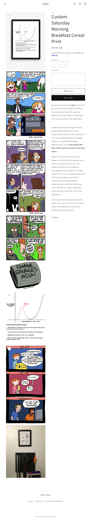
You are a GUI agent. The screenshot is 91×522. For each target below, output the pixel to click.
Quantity (54, 60)
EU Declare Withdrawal (54, 501)
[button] (5, 3)
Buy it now (68, 98)
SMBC (73, 105)
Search (30, 501)
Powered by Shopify (50, 516)
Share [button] (56, 217)
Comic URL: (55, 70)
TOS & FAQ (39, 501)
